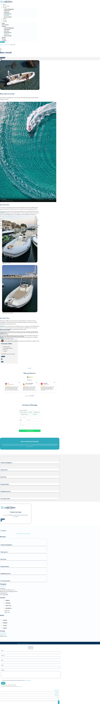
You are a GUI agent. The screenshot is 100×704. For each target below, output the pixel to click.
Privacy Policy (3, 633)
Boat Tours (6, 12)
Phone (2, 665)
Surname (3, 655)
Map (58, 697)
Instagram (57, 692)
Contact (4, 20)
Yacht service (7, 10)
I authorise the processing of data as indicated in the (16, 680)
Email (2, 660)
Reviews (5, 18)
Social (2, 615)
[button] (23, 537)
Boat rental (6, 15)
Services (5, 7)
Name (2, 650)
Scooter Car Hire (8, 17)
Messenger (56, 690)
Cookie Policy (3, 634)
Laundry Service (7, 13)
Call (58, 699)
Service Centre (6, 6)
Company (3, 584)
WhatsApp (57, 694)
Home (4, 4)
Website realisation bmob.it (23, 643)
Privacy (2, 631)
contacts (20, 686)
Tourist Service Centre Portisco (23, 533)
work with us (3, 586)
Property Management (9, 9)
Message (2, 670)
